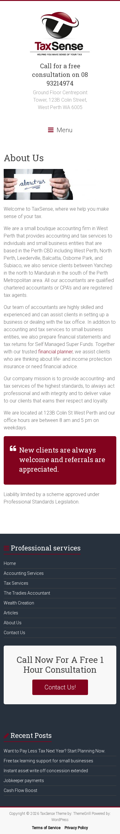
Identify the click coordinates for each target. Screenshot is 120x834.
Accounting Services (24, 573)
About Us (13, 622)
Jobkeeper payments (24, 780)
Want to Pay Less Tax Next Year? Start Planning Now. (54, 750)
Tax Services (16, 583)
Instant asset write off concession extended (46, 770)
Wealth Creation (19, 602)
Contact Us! (60, 687)
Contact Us (14, 632)
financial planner (55, 352)
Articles (11, 612)
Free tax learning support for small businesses (48, 760)
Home (10, 563)
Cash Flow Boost (20, 790)
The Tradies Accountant (27, 593)
